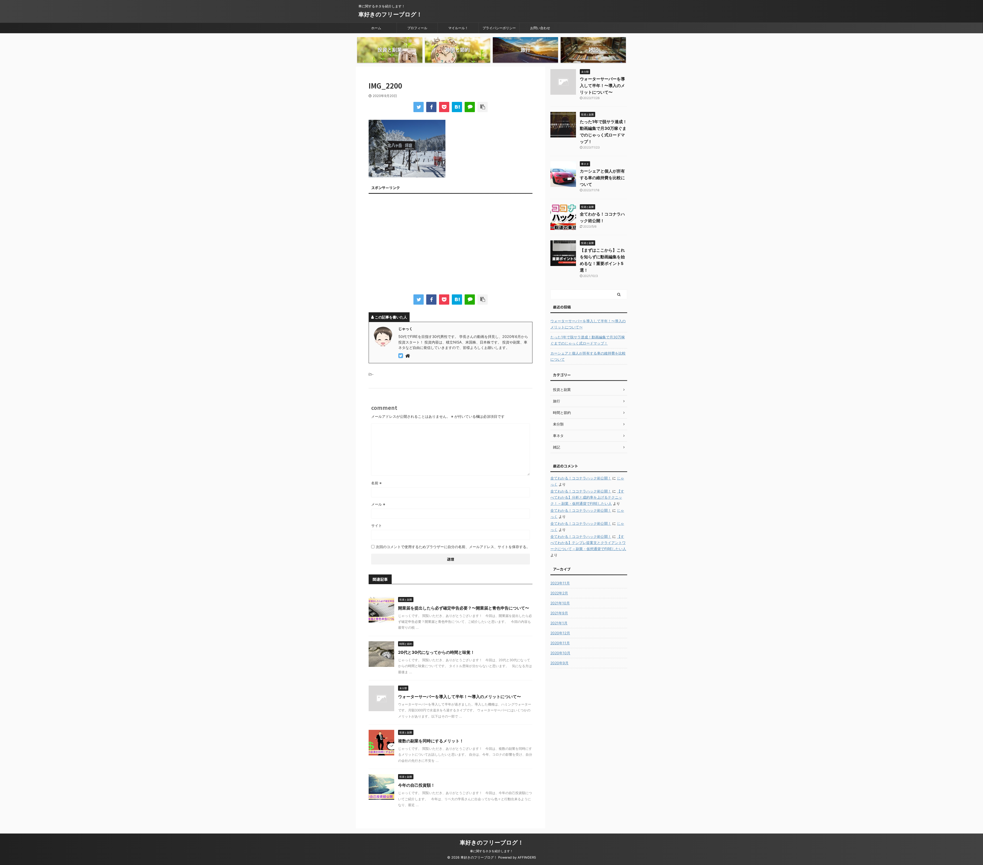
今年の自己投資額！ (416, 785)
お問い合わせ (540, 28)
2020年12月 (560, 633)
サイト (376, 525)
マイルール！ (458, 28)
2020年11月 (560, 643)
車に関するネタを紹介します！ (491, 851)
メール (378, 504)
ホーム (376, 28)
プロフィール (417, 28)
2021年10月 (560, 603)
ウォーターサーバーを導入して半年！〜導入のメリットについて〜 (459, 696)
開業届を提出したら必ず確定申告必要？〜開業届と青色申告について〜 (463, 608)
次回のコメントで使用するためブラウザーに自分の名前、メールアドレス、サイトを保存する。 (453, 546)
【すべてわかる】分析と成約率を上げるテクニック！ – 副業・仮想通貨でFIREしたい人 (587, 497)
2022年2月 (559, 593)
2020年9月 (559, 663)
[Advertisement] (450, 245)
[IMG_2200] (457, 107)
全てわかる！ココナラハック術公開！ (580, 478)
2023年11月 (560, 583)
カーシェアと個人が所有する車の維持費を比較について (602, 177)
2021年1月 (559, 623)
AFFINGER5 (527, 857)
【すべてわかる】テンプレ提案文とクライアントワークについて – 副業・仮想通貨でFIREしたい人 (588, 542)
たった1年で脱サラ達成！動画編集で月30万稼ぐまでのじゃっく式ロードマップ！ (587, 340)
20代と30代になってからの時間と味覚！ (436, 652)
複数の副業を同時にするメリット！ (431, 740)
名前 (376, 483)
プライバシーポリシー (499, 28)
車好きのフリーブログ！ (390, 14)
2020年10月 (560, 653)
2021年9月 (559, 613)
